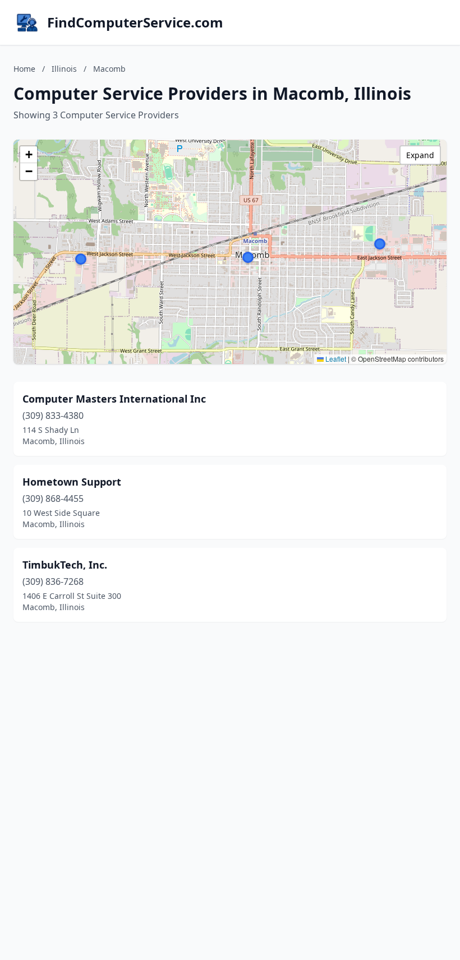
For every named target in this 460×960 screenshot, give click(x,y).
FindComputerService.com (135, 22)
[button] (80, 259)
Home (24, 68)
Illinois (64, 68)
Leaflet (335, 358)
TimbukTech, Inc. (64, 564)
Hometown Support (71, 481)
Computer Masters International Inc (114, 398)
